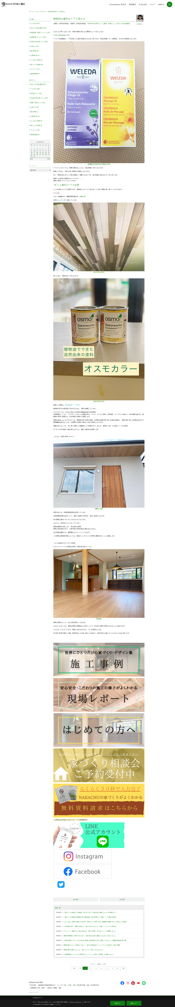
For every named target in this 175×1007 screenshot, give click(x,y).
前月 (31, 159)
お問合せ (161, 4)
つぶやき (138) (35, 89)
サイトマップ (34, 992)
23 (31, 154)
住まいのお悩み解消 (123, 23)
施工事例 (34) (35, 51)
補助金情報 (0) (35, 134)
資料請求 (132, 4)
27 (43, 154)
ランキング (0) (35, 130)
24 (34, 154)
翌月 (48, 159)
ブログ (152, 4)
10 (34, 150)
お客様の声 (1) (35, 55)
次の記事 (122, 899)
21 (46, 152)
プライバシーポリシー (75, 1002)
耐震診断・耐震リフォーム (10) (40, 32)
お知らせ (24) (35, 107)
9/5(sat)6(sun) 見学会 (117, 4)
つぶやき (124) (35, 23)
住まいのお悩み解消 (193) (38, 28)
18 (37, 152)
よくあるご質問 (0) (36, 121)
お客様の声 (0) (35, 116)
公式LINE (143, 4)
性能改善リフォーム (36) (38, 37)
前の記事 (75, 899)
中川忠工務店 (57, 35)
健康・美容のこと (109, 23)
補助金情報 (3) (35, 73)
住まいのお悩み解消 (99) (38, 84)
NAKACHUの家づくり (95, 23)
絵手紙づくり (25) (36, 93)
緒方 (65, 35)
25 (37, 154)
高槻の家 (82, 196)
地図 (70, 985)
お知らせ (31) (35, 46)
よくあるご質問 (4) (36, 60)
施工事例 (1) (34, 111)
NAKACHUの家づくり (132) (39, 98)
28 (46, 154)
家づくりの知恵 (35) (37, 64)
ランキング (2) (35, 69)
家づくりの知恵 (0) (36, 125)
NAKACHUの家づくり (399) (39, 41)
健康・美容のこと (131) (38, 102)
